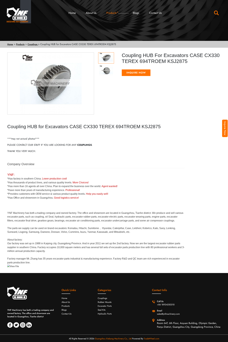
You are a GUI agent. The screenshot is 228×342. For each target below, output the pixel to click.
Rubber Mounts (105, 302)
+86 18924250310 (165, 304)
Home (72, 13)
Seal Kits (101, 309)
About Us (91, 13)
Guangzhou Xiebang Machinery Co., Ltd (113, 338)
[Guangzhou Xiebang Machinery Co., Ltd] (15, 13)
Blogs (136, 13)
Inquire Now (225, 128)
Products (111, 13)
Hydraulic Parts (105, 313)
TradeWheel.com (151, 338)
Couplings (33, 44)
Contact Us (155, 13)
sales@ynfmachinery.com (168, 313)
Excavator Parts (105, 306)
